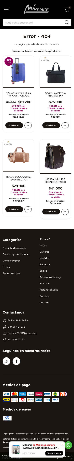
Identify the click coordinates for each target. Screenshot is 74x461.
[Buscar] (67, 23)
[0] (67, 10)
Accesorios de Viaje (50, 277)
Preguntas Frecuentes (14, 248)
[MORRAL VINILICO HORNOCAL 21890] (65, 212)
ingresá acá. (53, 439)
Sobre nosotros (11, 273)
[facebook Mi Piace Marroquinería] (16, 361)
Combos (44, 296)
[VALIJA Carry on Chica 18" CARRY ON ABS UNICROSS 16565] (28, 125)
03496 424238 (16, 326)
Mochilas (44, 258)
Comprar (14, 125)
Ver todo (44, 302)
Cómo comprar (11, 260)
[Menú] (6, 9)
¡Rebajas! (45, 239)
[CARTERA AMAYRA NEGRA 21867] (65, 125)
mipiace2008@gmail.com (22, 333)
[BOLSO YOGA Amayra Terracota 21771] (28, 209)
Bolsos (43, 270)
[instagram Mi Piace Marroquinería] (6, 361)
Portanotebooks (49, 289)
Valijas (43, 245)
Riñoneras (45, 264)
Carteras (44, 251)
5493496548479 (18, 320)
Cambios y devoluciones (16, 254)
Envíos (6, 267)
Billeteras (44, 283)
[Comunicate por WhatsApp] (68, 445)
